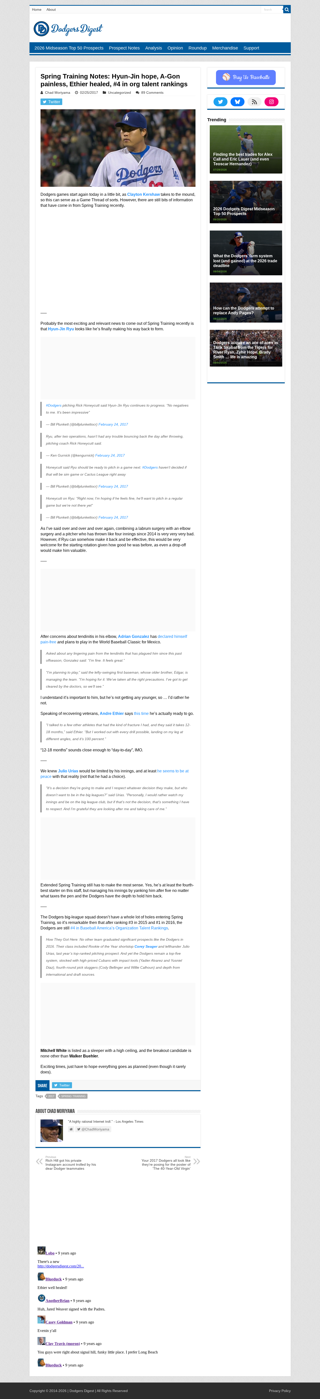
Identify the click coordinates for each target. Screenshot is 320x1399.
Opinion (175, 48)
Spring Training (73, 1096)
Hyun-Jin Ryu (61, 329)
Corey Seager (145, 946)
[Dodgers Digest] (68, 28)
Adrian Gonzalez (133, 636)
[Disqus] (118, 1306)
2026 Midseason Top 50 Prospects (69, 48)
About (51, 10)
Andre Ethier (112, 713)
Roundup (197, 48)
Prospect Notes (124, 48)
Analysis (153, 48)
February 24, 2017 (113, 424)
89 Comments (152, 93)
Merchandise (225, 48)
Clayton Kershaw (143, 194)
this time (141, 713)
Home (37, 10)
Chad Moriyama (57, 93)
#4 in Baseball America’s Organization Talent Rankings (119, 928)
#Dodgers (54, 405)
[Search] (287, 9)
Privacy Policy (280, 1391)
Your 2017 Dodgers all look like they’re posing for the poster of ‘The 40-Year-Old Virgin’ (166, 1162)
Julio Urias (68, 771)
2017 (51, 1096)
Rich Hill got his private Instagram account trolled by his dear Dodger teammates (71, 1162)
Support (251, 48)
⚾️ (246, 78)
